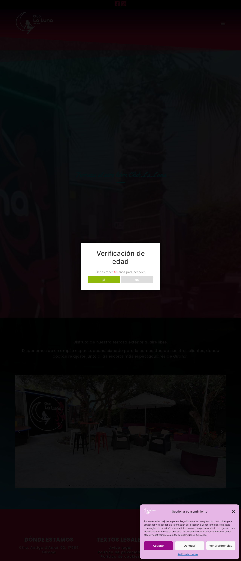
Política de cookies (188, 554)
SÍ (103, 280)
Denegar (189, 545)
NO (137, 280)
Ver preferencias (220, 545)
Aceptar (158, 545)
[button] (233, 511)
